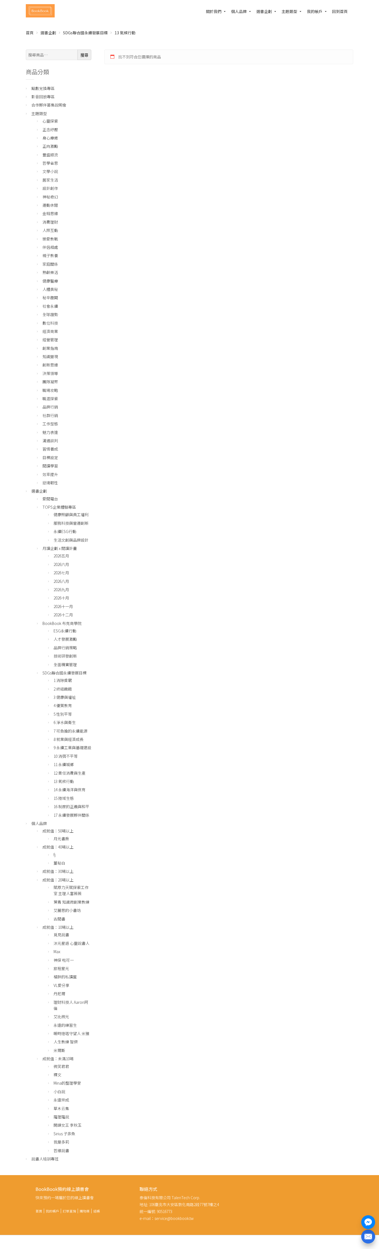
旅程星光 (61, 968)
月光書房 (61, 838)
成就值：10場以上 (58, 927)
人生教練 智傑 (66, 1041)
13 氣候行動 (64, 781)
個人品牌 (239, 11)
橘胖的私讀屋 (65, 976)
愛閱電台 (50, 498)
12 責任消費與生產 (69, 773)
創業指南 (50, 348)
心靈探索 (50, 121)
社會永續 (50, 306)
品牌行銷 (50, 407)
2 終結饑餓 (63, 689)
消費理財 (50, 222)
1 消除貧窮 (63, 680)
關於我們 (213, 11)
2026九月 (61, 589)
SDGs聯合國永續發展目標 (85, 32)
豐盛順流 (50, 154)
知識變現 (50, 356)
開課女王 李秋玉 (68, 1125)
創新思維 (50, 365)
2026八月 (61, 581)
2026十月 (61, 598)
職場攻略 (50, 390)
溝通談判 (50, 440)
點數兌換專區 (43, 88)
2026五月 (61, 555)
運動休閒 (50, 205)
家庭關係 (50, 264)
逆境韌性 (50, 482)
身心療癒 (50, 138)
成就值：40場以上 (58, 847)
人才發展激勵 (65, 639)
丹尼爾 (59, 993)
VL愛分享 (61, 985)
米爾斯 (59, 1050)
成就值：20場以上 (58, 880)
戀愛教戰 (50, 239)
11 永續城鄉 (64, 764)
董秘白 (59, 863)
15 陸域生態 (64, 798)
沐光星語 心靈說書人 (71, 943)
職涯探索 (50, 398)
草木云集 (61, 1108)
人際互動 (50, 230)
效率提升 (50, 474)
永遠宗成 (61, 1100)
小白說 (59, 1091)
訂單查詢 (69, 1211)
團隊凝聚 (50, 381)
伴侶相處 (50, 247)
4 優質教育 (63, 705)
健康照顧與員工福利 (71, 514)
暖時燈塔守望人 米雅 (71, 1033)
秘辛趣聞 (50, 297)
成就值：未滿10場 (58, 1058)
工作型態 (50, 423)
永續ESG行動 (65, 531)
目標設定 (50, 457)
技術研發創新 (65, 656)
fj (54, 854)
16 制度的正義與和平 (71, 806)
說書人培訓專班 (45, 1159)
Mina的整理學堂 (67, 1083)
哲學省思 (50, 163)
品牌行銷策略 (65, 647)
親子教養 (50, 255)
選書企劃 (264, 11)
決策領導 (50, 373)
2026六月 (61, 564)
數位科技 (50, 323)
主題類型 (289, 11)
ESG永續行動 (65, 630)
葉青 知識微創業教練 (71, 902)
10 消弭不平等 (66, 756)
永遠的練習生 (65, 1025)
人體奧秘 (50, 289)
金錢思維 (50, 213)
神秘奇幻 (50, 197)
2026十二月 (63, 614)
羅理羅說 (61, 1116)
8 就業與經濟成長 (69, 739)
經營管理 (50, 339)
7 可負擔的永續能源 (70, 731)
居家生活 (50, 180)
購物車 (85, 1211)
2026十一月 (63, 606)
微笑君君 (61, 1066)
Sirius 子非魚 (64, 1133)
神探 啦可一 (64, 960)
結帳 (96, 1211)
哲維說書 (61, 1150)
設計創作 (50, 188)
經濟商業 (50, 331)
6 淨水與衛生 (65, 722)
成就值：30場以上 (58, 871)
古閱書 (59, 919)
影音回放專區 (43, 96)
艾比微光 (61, 1016)
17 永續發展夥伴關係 (71, 815)
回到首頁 (340, 11)
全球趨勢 (50, 314)
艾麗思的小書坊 (67, 910)
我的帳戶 (314, 11)
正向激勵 (50, 146)
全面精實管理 (65, 664)
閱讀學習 (50, 466)
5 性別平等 (63, 714)
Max (57, 951)
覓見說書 (61, 934)
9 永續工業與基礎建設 (72, 747)
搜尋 (84, 55)
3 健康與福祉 (65, 697)
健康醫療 (50, 281)
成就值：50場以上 (58, 831)
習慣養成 (50, 449)
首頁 (30, 32)
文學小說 (50, 171)
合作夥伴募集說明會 (48, 105)
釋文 (57, 1074)
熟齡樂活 (50, 272)
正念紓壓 (50, 129)
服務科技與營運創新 (71, 523)
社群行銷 (50, 415)
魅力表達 (50, 432)
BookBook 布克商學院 (62, 623)
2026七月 (61, 572)
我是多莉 (61, 1142)
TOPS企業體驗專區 (59, 507)
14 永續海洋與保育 (69, 789)
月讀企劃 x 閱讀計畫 (59, 548)
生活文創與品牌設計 (71, 540)
